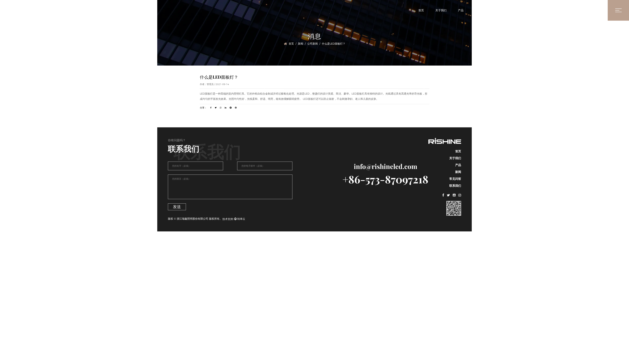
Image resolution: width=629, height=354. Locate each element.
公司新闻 (312, 43)
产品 (461, 10)
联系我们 (520, 10)
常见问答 (497, 10)
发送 (177, 206)
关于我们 (441, 10)
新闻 (478, 10)
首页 (421, 10)
